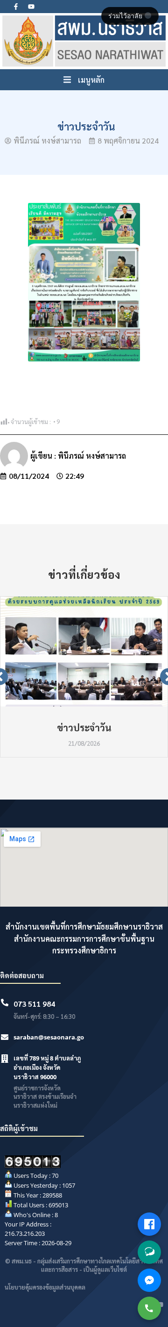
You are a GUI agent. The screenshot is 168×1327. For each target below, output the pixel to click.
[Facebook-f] (15, 6)
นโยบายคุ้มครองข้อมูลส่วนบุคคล (45, 1287)
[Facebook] (149, 1224)
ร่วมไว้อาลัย (126, 16)
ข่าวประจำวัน (84, 727)
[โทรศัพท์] (149, 1308)
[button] (84, 80)
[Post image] (84, 652)
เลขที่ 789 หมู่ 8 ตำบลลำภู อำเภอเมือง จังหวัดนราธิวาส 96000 (47, 1067)
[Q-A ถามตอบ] (149, 1252)
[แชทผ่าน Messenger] (149, 1280)
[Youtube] (31, 6)
